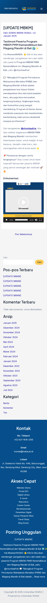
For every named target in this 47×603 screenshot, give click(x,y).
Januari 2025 (10, 323)
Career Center (23, 505)
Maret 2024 (9, 351)
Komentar (8, 408)
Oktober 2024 (10, 337)
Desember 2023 (11, 366)
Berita (6, 403)
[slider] (21, 219)
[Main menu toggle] (41, 9)
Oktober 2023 (10, 375)
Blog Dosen (23, 523)
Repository (23, 502)
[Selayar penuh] (40, 220)
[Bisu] (36, 220)
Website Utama (23, 488)
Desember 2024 (11, 327)
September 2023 (11, 380)
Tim (5, 412)
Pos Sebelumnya (23, 234)
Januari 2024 (10, 361)
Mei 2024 (8, 342)
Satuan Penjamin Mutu (23, 516)
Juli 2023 (8, 390)
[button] (23, 202)
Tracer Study (23, 519)
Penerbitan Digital (23, 512)
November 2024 (11, 332)
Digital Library (23, 495)
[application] (23, 202)
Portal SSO (23, 491)
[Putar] (6, 220)
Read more (39, 576)
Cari (5, 257)
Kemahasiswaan (23, 509)
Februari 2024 (10, 356)
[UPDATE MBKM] (12, 276)
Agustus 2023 (10, 385)
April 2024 (8, 347)
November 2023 (11, 371)
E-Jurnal (23, 498)
